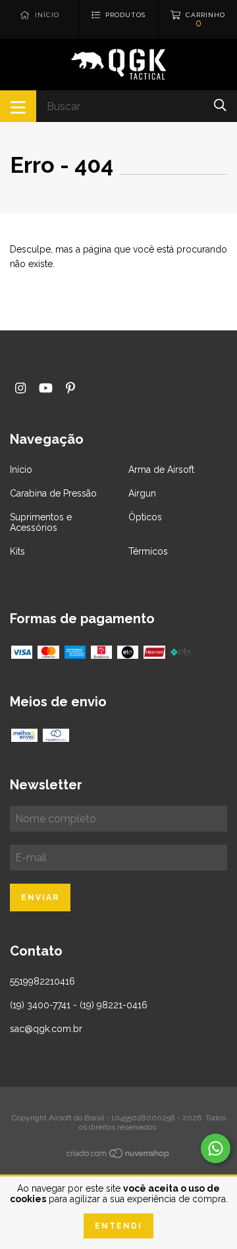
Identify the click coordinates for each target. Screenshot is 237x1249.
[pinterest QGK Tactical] (70, 388)
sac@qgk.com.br (46, 1028)
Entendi (118, 1226)
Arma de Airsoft (161, 469)
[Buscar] (220, 105)
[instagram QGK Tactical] (20, 388)
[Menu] (18, 106)
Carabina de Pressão (53, 493)
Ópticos (145, 517)
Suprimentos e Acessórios (41, 522)
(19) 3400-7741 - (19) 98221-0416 (78, 1005)
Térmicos (148, 551)
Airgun (142, 493)
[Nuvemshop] (118, 1156)
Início (21, 469)
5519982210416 (42, 981)
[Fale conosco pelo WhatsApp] (215, 1148)
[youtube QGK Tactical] (46, 388)
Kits (17, 551)
